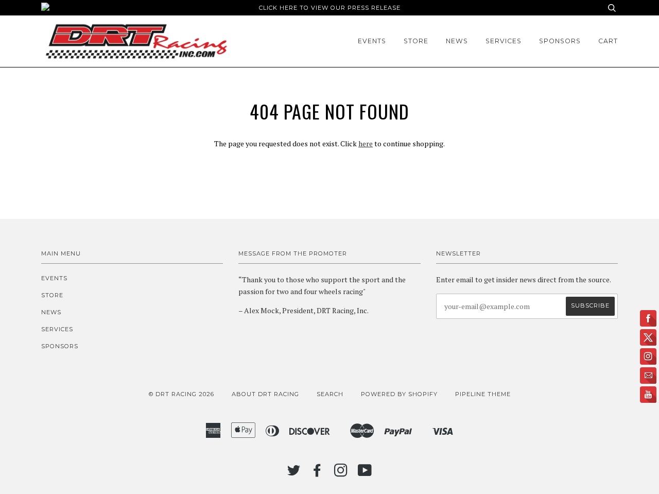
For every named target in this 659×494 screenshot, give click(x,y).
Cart (608, 41)
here (365, 143)
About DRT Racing (265, 394)
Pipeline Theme (483, 394)
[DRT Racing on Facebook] (317, 473)
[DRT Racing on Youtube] (365, 473)
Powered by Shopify (399, 394)
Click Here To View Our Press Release (330, 7)
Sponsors (560, 41)
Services (503, 41)
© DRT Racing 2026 (181, 394)
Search (330, 394)
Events (372, 41)
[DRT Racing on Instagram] (341, 473)
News (457, 41)
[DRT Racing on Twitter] (294, 473)
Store (416, 41)
